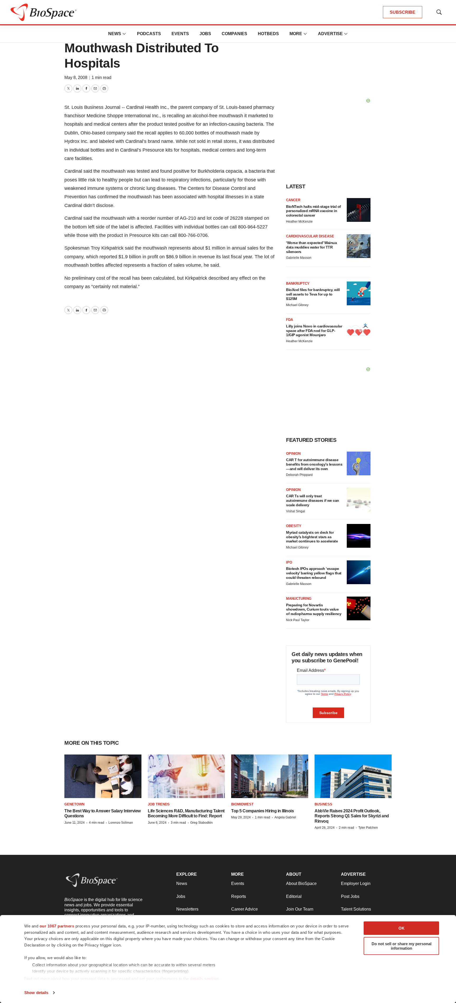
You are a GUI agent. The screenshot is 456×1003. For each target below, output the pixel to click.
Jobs (205, 33)
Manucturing (298, 599)
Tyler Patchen (368, 827)
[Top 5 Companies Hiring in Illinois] (269, 776)
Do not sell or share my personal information (401, 945)
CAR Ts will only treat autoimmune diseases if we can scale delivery (312, 500)
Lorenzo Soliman (120, 822)
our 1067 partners (57, 926)
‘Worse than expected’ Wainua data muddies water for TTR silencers (311, 247)
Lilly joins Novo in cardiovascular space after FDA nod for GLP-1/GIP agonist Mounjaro (314, 330)
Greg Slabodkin (201, 822)
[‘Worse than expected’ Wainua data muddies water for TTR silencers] (358, 246)
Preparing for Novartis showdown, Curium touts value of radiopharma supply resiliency (313, 609)
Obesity (293, 526)
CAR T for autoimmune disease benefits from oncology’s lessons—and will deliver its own (314, 464)
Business (323, 804)
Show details (36, 992)
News (114, 33)
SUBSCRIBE (402, 12)
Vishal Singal (295, 511)
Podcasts (149, 33)
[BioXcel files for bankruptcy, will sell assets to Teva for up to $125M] (358, 293)
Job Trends (159, 804)
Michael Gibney (297, 305)
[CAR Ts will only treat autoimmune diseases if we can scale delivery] (358, 500)
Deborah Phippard (299, 475)
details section (204, 978)
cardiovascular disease (310, 236)
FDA (289, 320)
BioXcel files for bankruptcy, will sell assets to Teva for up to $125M (313, 294)
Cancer (293, 200)
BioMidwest (242, 804)
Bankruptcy (298, 283)
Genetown (74, 804)
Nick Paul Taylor (297, 620)
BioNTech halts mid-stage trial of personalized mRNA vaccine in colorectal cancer (313, 211)
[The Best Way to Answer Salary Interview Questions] (102, 776)
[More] (124, 34)
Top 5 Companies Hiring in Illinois (262, 811)
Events (180, 33)
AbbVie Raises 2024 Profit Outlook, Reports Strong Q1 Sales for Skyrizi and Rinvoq (352, 816)
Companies (234, 33)
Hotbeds (268, 33)
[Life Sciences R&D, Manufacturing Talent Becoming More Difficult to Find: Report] (186, 776)
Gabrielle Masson (298, 258)
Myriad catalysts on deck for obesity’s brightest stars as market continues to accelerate (312, 536)
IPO (289, 562)
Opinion (293, 454)
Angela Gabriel (285, 817)
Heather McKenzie (299, 221)
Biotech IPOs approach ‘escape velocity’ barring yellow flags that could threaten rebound (313, 573)
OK (401, 928)
